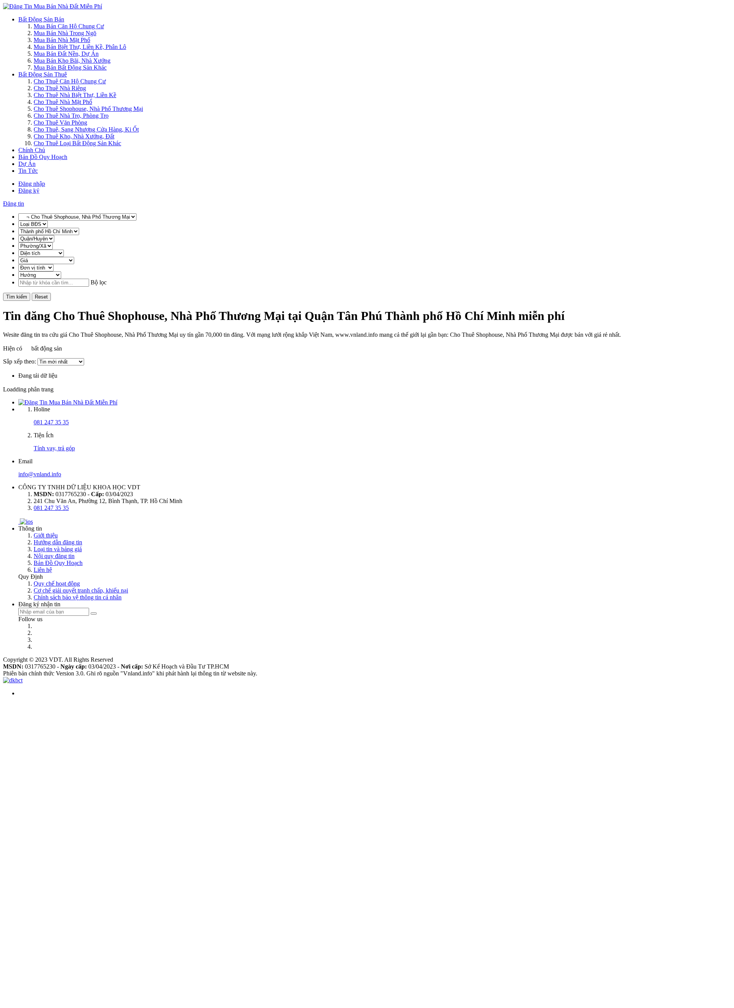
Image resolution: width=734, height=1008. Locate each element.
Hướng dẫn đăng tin (58, 542)
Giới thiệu (46, 535)
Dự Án (27, 164)
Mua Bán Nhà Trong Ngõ (65, 33)
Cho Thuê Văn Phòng (60, 122)
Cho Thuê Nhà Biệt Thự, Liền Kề (75, 95)
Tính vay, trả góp (54, 448)
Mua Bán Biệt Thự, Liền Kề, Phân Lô (80, 47)
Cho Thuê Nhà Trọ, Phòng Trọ (71, 115)
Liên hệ (43, 569)
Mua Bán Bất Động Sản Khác (70, 67)
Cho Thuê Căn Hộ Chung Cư (70, 81)
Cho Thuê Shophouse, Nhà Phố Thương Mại (88, 109)
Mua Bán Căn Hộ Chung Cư (69, 26)
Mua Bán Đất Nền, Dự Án (66, 53)
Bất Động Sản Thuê (42, 74)
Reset (41, 297)
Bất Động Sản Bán (41, 19)
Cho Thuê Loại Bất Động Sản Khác (77, 143)
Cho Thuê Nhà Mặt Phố (63, 102)
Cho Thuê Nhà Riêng (60, 88)
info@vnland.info (39, 474)
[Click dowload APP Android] (19, 521)
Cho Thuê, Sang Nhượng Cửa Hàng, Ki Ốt (86, 129)
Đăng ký (28, 190)
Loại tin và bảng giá (58, 549)
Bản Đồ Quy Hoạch (42, 157)
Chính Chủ (31, 150)
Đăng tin (13, 203)
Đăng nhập (31, 183)
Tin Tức (28, 170)
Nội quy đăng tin (54, 556)
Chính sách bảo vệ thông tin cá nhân (78, 597)
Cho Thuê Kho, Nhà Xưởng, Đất (74, 136)
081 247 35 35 (51, 422)
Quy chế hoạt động (57, 583)
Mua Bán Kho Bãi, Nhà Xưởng (72, 60)
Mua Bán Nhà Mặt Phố (62, 40)
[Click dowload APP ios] (26, 521)
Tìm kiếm (16, 297)
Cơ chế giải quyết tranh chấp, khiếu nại (81, 590)
